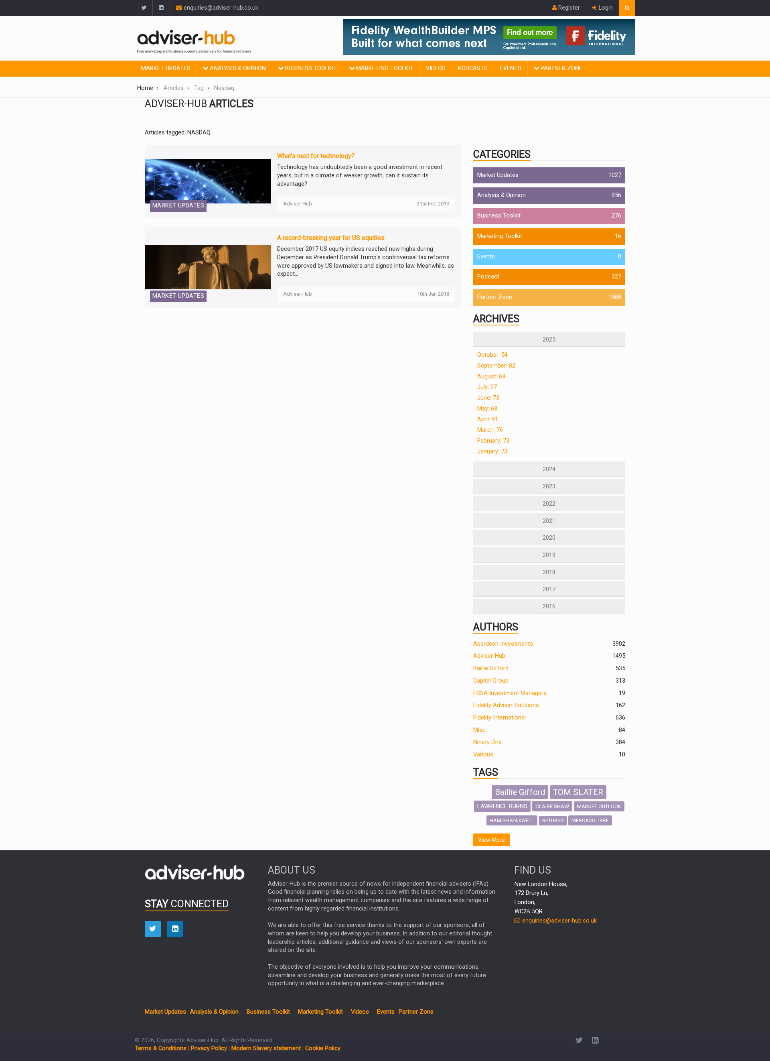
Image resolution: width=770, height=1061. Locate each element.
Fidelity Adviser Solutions (506, 705)
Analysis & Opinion (237, 68)
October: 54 (492, 355)
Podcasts (473, 68)
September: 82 (496, 365)
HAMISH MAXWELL (512, 820)
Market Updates (165, 68)
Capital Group (491, 680)
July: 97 (487, 387)
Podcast (488, 276)
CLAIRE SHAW (552, 806)
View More (491, 840)
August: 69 (491, 376)
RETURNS (552, 820)
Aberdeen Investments (503, 643)
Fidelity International (499, 717)
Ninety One (487, 742)
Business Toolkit (310, 68)
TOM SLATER (578, 792)
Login (605, 7)
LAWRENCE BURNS (502, 806)
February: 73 (493, 440)
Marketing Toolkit (384, 68)
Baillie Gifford (491, 668)
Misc (479, 730)
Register (568, 7)
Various (483, 754)
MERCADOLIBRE (590, 820)
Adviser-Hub (489, 655)
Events (510, 68)
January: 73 (492, 451)
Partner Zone (560, 68)
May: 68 (487, 408)
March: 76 (490, 430)
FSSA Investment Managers (510, 693)
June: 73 (488, 397)
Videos (436, 68)
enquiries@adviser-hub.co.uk (220, 7)
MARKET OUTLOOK (599, 806)
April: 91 (487, 419)
